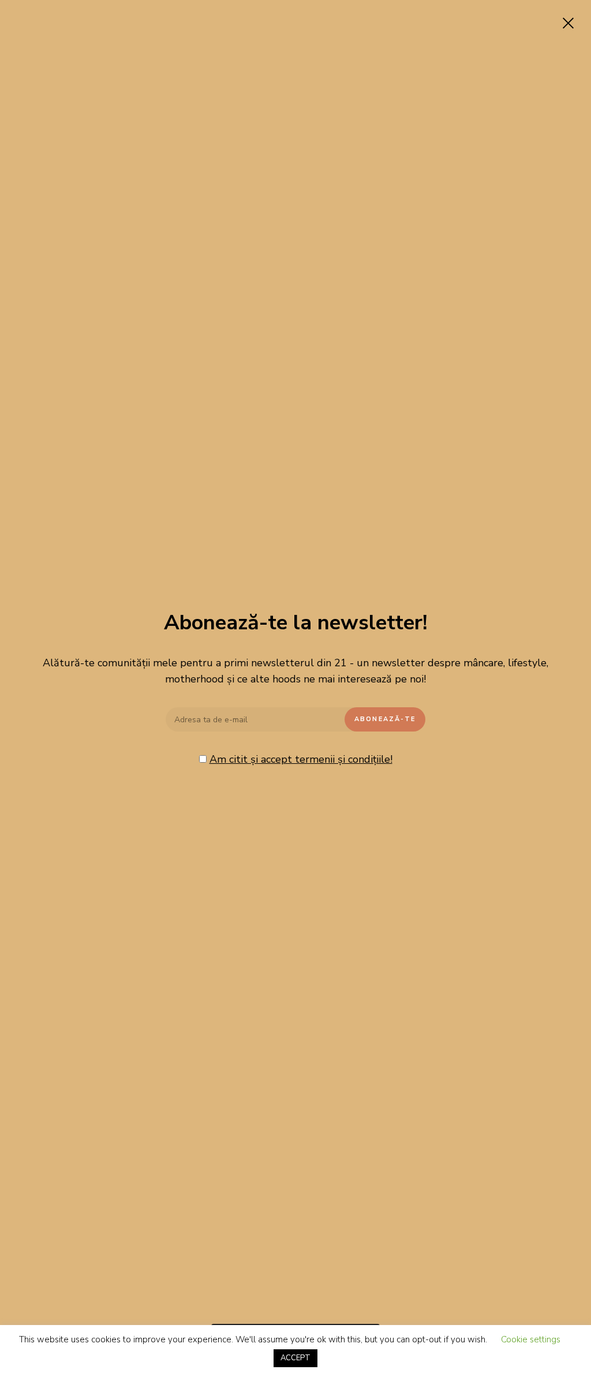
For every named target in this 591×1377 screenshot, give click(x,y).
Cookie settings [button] (530, 1339)
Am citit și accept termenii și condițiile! (301, 759)
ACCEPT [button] (295, 1358)
